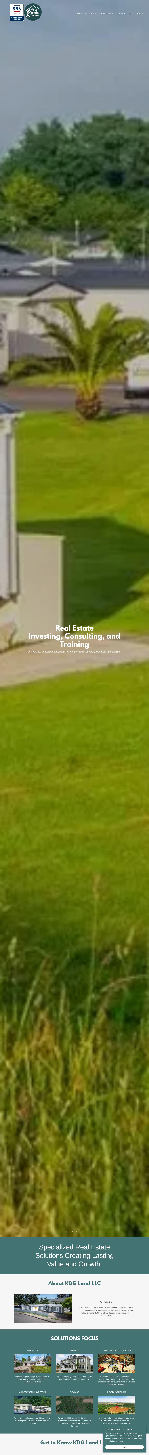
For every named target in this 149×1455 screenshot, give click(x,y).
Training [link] (121, 14)
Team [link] (130, 14)
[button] (66, 1231)
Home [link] (79, 14)
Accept (125, 1447)
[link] (24, 13)
